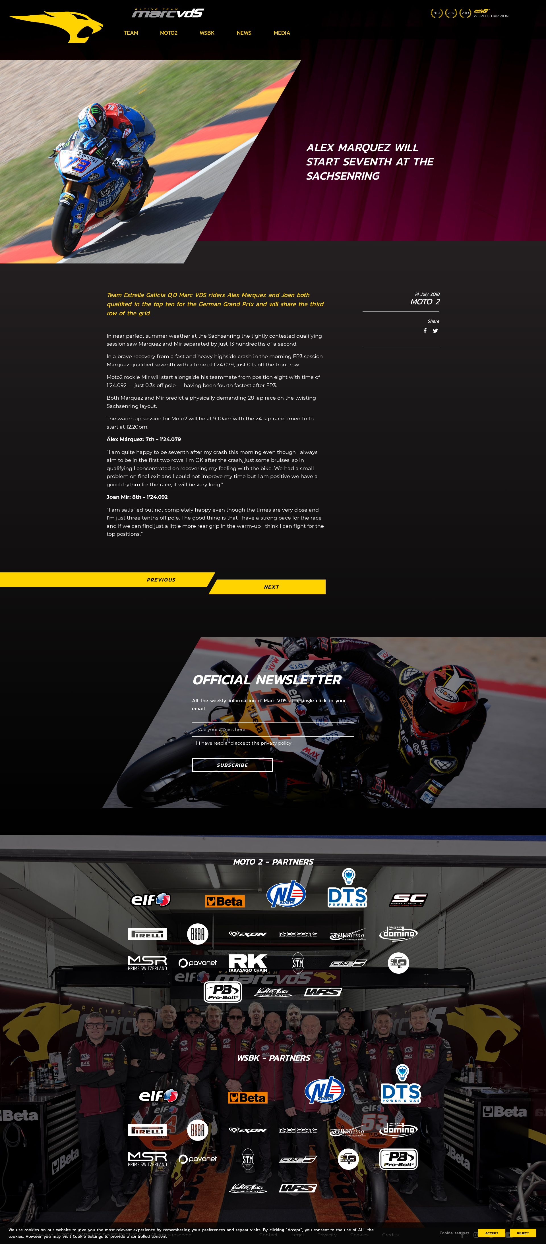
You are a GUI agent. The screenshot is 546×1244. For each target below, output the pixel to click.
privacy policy (276, 743)
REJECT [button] (523, 1233)
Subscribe (232, 765)
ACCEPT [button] (491, 1233)
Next (271, 587)
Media (282, 32)
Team (131, 32)
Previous (161, 579)
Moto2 (168, 32)
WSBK (207, 32)
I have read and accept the (245, 743)
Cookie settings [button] (455, 1233)
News (244, 32)
